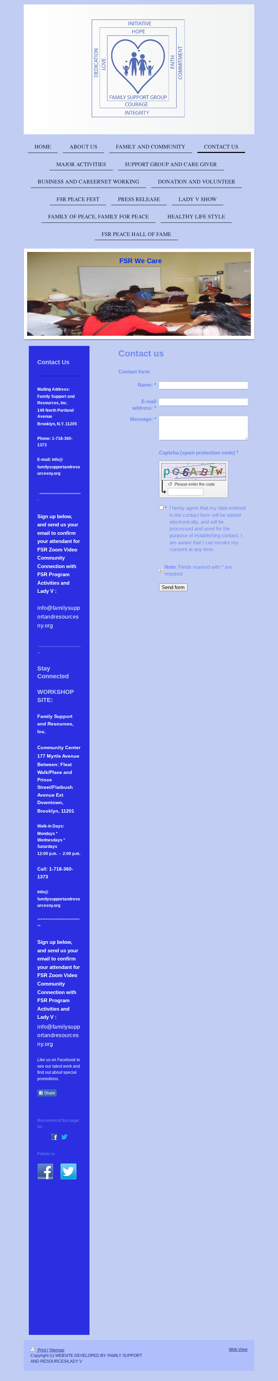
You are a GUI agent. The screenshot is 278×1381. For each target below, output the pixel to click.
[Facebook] (54, 1136)
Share (49, 1093)
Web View (238, 1349)
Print (42, 1350)
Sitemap (56, 1350)
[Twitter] (64, 1136)
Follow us (46, 1153)
